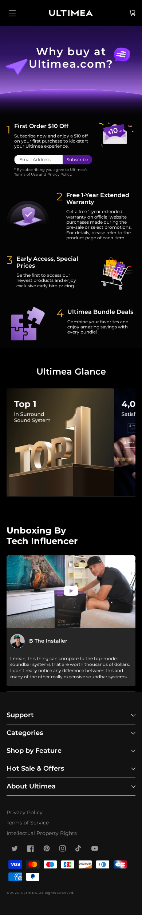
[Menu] (12, 13)
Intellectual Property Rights (42, 833)
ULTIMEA (29, 893)
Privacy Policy (25, 812)
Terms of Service (28, 822)
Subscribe (77, 159)
